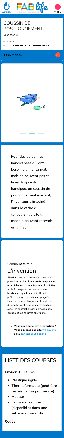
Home (10, 41)
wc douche (49, 330)
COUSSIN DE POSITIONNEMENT (28, 45)
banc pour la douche (33, 334)
